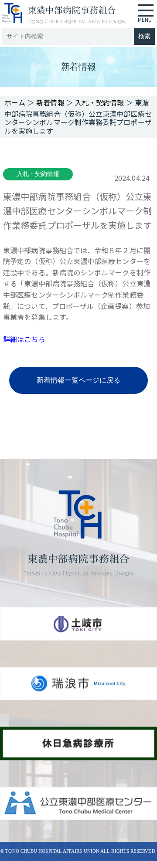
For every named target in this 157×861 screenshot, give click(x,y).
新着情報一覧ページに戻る (79, 380)
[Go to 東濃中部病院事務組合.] (15, 102)
